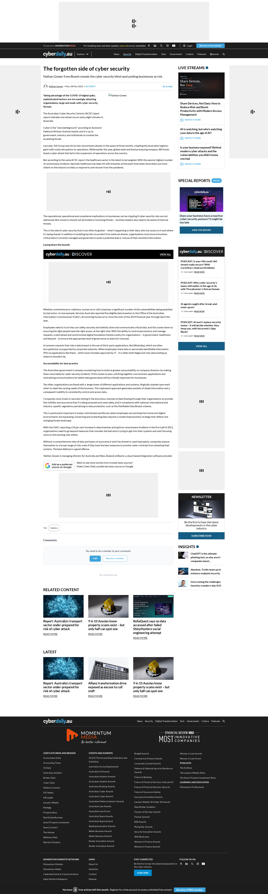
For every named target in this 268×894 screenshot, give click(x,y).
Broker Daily (49, 777)
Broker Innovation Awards (101, 841)
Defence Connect (51, 787)
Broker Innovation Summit (101, 846)
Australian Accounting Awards (103, 766)
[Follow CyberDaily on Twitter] (161, 45)
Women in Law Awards (191, 753)
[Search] (224, 54)
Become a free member (210, 45)
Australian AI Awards (99, 771)
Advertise (93, 869)
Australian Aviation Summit (102, 781)
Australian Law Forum (99, 811)
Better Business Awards (100, 831)
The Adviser (49, 832)
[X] (192, 863)
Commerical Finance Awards (148, 758)
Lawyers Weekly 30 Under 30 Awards (152, 802)
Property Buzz (50, 812)
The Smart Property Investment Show (198, 777)
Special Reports (199, 180)
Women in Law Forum (190, 758)
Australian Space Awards (101, 816)
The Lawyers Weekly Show (192, 772)
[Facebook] (181, 863)
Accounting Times (52, 762)
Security (127, 54)
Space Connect (50, 827)
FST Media (48, 792)
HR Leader (48, 797)
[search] (224, 721)
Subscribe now (201, 535)
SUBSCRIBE (143, 873)
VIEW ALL (165, 254)
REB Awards (140, 821)
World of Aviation (51, 842)
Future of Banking (143, 777)
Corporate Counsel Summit (147, 763)
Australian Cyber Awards (101, 791)
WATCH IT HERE (193, 119)
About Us (93, 864)
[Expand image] (111, 127)
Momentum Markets (53, 864)
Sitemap (92, 879)
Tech (163, 54)
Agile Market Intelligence (55, 879)
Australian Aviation (52, 772)
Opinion (54, 528)
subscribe (124, 45)
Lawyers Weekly (51, 802)
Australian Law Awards (100, 806)
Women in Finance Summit (147, 846)
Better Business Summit (100, 836)
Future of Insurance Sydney (147, 792)
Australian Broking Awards (102, 786)
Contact (92, 874)
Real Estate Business (53, 817)
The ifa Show (186, 767)
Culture (189, 54)
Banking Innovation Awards (102, 826)
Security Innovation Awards (147, 831)
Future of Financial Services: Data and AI (153, 782)
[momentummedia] (88, 737)
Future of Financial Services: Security (152, 787)
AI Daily (47, 767)
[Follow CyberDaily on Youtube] (174, 45)
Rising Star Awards (143, 826)
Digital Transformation (146, 54)
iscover (214, 54)
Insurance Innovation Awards (148, 797)
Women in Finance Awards (147, 841)
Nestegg (47, 807)
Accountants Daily (52, 758)
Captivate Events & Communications (60, 874)
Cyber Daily (49, 782)
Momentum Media (52, 869)
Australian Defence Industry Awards (106, 801)
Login (189, 45)
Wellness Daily (50, 837)
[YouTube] (203, 863)
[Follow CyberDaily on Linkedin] (155, 45)
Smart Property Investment (56, 822)
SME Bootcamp (141, 836)
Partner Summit (142, 816)
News (116, 54)
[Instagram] (197, 863)
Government (176, 54)
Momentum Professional (192, 787)
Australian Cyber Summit (101, 796)
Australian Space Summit (101, 821)
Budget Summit (141, 753)
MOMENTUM (65, 45)
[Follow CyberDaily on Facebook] (149, 45)
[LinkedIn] (186, 863)
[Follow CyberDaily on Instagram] (167, 45)
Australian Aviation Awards (102, 776)
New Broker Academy (144, 807)
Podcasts (201, 54)
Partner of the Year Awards (147, 812)
